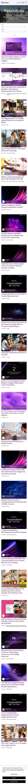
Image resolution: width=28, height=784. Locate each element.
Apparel (15, 93)
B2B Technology (9, 689)
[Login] (18, 3)
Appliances (18, 93)
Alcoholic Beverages (10, 93)
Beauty (11, 153)
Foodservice (20, 181)
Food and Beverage (11, 63)
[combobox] (14, 27)
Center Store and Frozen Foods (18, 625)
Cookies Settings (14, 774)
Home (8, 124)
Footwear (13, 153)
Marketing (8, 747)
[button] (20, 3)
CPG (7, 63)
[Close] (25, 768)
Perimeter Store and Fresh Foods (20, 626)
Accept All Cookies (14, 781)
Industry (2, 29)
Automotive (23, 93)
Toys (7, 270)
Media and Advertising (10, 534)
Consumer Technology (10, 658)
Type (2, 24)
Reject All (14, 777)
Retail (23, 181)
